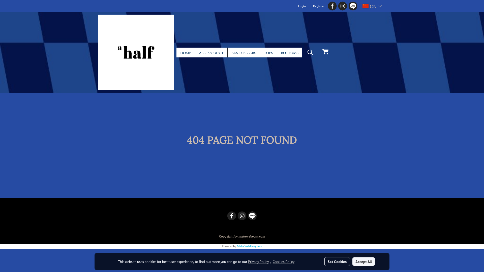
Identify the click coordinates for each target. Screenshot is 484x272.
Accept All (363, 261)
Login (302, 6)
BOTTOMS (289, 52)
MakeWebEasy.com (249, 246)
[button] (310, 52)
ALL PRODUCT (211, 52)
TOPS (268, 52)
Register (318, 6)
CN (373, 6)
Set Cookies (337, 261)
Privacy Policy (258, 261)
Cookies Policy (283, 261)
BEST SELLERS (243, 52)
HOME (185, 52)
